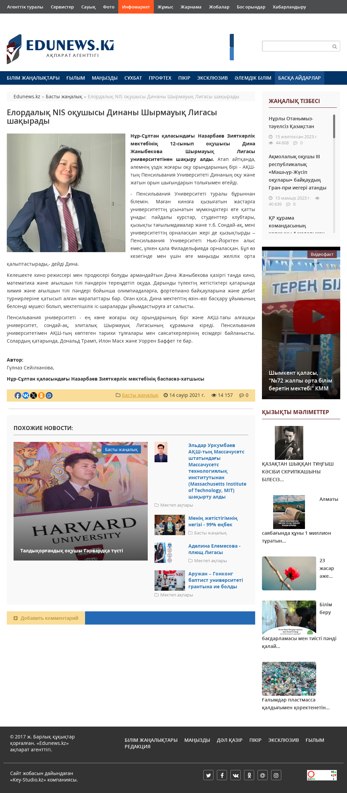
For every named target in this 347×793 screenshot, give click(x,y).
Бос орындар (251, 7)
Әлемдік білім (252, 78)
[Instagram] (276, 775)
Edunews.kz (53, 46)
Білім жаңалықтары (33, 78)
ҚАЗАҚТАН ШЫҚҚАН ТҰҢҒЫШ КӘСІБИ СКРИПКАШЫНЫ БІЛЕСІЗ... (298, 472)
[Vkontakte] (235, 775)
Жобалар (219, 7)
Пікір (184, 78)
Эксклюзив (212, 78)
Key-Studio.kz (28, 779)
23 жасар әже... (327, 568)
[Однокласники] (249, 775)
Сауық (88, 7)
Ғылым (75, 78)
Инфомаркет (136, 7)
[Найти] (335, 46)
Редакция (137, 746)
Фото (109, 7)
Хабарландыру (289, 7)
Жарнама (191, 7)
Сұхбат (133, 78)
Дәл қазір (230, 740)
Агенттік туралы (25, 7)
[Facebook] (222, 775)
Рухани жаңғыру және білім (38, 20)
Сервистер (62, 7)
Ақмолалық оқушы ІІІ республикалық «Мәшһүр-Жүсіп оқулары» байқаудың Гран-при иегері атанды (297, 172)
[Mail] (263, 775)
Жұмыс (165, 7)
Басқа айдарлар (299, 78)
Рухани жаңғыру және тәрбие (109, 20)
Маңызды (105, 78)
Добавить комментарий (48, 618)
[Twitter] (208, 775)
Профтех (160, 78)
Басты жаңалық (140, 395)
